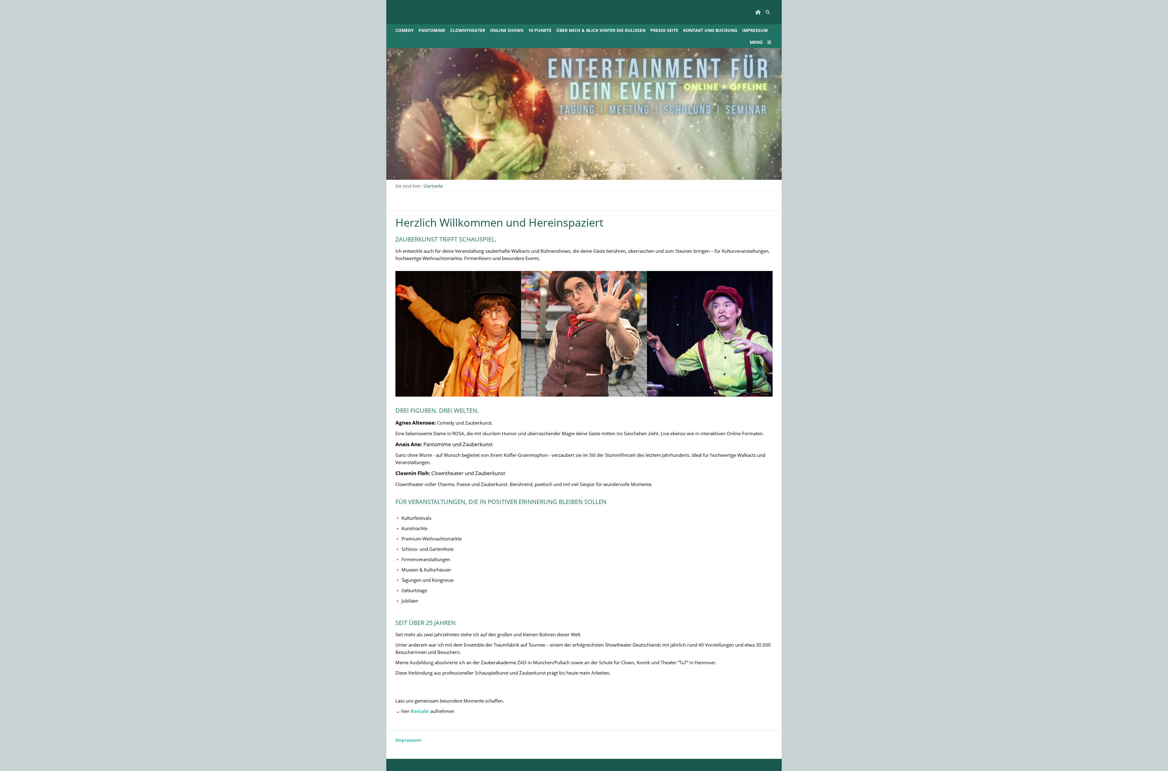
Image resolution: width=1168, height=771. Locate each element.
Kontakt (420, 711)
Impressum (408, 740)
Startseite (433, 186)
